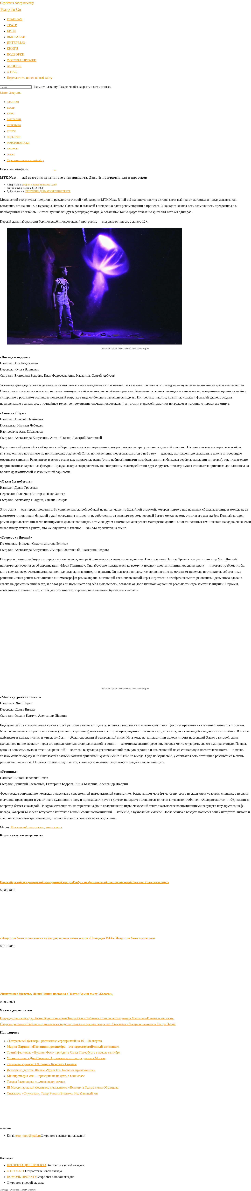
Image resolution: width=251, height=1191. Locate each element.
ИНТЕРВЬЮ (14, 125)
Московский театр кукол (27, 827)
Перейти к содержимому (17, 3)
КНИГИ (11, 131)
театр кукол (54, 827)
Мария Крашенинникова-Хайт (40, 184)
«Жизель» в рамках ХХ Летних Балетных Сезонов (42, 1064)
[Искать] (55, 170)
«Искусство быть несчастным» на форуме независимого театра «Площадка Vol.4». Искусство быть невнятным (77, 938)
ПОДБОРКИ (13, 137)
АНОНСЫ (12, 148)
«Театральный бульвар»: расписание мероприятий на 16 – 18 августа (54, 1041)
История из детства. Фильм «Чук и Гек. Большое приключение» (51, 1070)
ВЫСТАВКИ (14, 119)
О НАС (11, 154)
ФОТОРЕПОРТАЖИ (18, 142)
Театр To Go (10, 9)
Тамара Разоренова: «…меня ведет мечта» (36, 1081)
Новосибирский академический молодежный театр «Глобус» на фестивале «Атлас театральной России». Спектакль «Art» (84, 882)
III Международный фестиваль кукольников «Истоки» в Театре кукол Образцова (62, 1087)
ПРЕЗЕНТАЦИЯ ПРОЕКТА (26, 1165)
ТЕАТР (11, 107)
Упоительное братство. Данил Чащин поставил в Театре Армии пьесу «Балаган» (56, 993)
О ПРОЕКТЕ (16, 1171)
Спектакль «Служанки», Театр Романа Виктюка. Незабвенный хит (52, 1093)
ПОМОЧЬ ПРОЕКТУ (22, 1177)
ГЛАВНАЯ (13, 102)
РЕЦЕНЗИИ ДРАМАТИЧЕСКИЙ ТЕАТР (48, 191)
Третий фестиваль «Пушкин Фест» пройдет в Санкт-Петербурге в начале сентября (63, 1052)
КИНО (10, 113)
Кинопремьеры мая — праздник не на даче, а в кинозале (46, 1076)
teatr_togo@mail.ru (28, 1135)
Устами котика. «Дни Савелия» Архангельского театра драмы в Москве (56, 1058)
